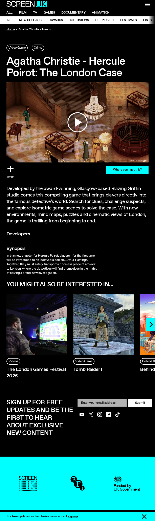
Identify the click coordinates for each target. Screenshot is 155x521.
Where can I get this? (127, 170)
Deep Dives (104, 20)
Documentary (73, 13)
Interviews (79, 20)
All (9, 13)
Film (23, 13)
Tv (35, 13)
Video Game (17, 48)
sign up (73, 516)
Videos (13, 361)
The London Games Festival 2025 (36, 372)
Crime (38, 48)
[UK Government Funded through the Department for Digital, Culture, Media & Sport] (126, 488)
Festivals (128, 20)
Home (10, 29)
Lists (147, 20)
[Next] (150, 324)
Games (49, 13)
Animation (101, 13)
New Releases (31, 20)
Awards (56, 20)
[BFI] (77, 488)
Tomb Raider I (87, 369)
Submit (140, 403)
